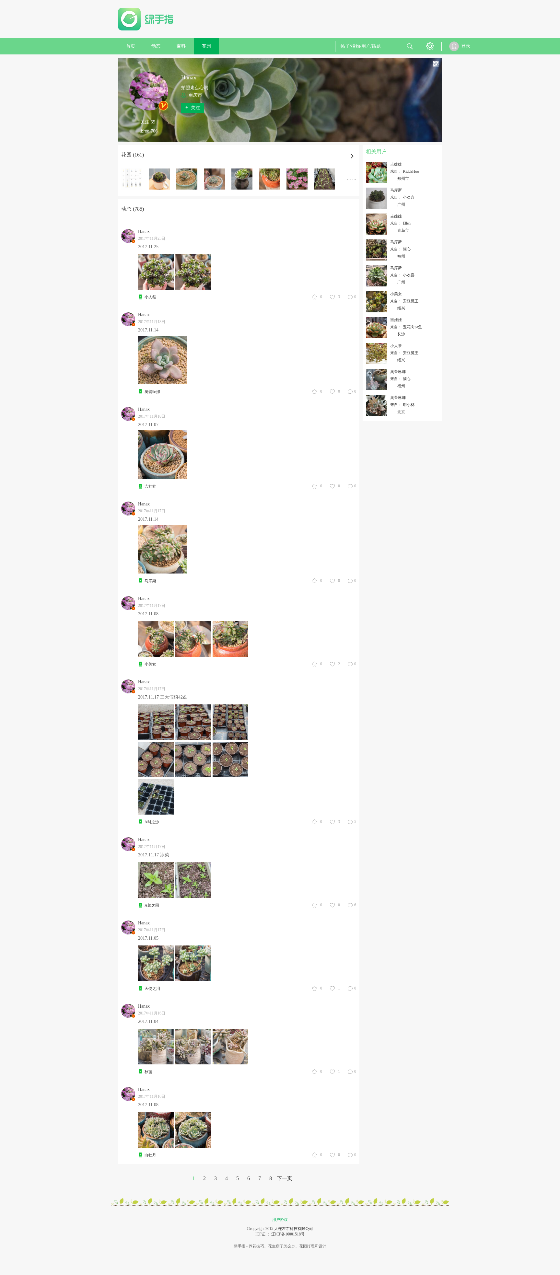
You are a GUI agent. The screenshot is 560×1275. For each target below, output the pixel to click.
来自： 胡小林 (402, 404)
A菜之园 (152, 905)
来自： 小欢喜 (402, 197)
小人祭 (150, 297)
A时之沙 (152, 822)
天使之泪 (152, 988)
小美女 (150, 664)
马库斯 (150, 581)
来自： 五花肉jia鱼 (406, 327)
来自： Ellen (400, 223)
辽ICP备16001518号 (288, 1234)
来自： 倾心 (400, 249)
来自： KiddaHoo (404, 171)
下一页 (284, 1178)
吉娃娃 (150, 486)
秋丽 (148, 1072)
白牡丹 (150, 1155)
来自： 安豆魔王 (404, 301)
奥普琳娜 (152, 391)
